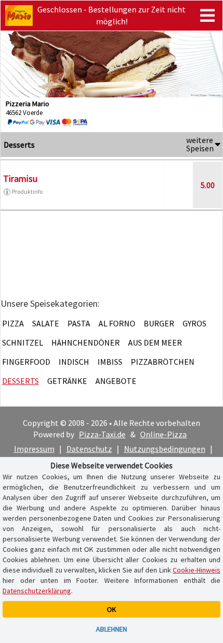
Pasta (78, 323)
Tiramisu (20, 178)
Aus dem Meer (155, 342)
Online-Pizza (163, 434)
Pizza (13, 323)
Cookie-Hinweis (196, 570)
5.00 (208, 185)
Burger (159, 323)
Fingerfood (26, 361)
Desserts (20, 381)
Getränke (67, 381)
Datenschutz (89, 449)
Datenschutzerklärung (37, 590)
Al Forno (117, 323)
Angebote (115, 381)
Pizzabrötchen (162, 361)
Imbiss (109, 361)
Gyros (194, 323)
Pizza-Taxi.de (102, 434)
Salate (45, 323)
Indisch (74, 361)
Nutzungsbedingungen (164, 449)
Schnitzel (22, 342)
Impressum (34, 449)
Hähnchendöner (85, 342)
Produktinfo (27, 191)
